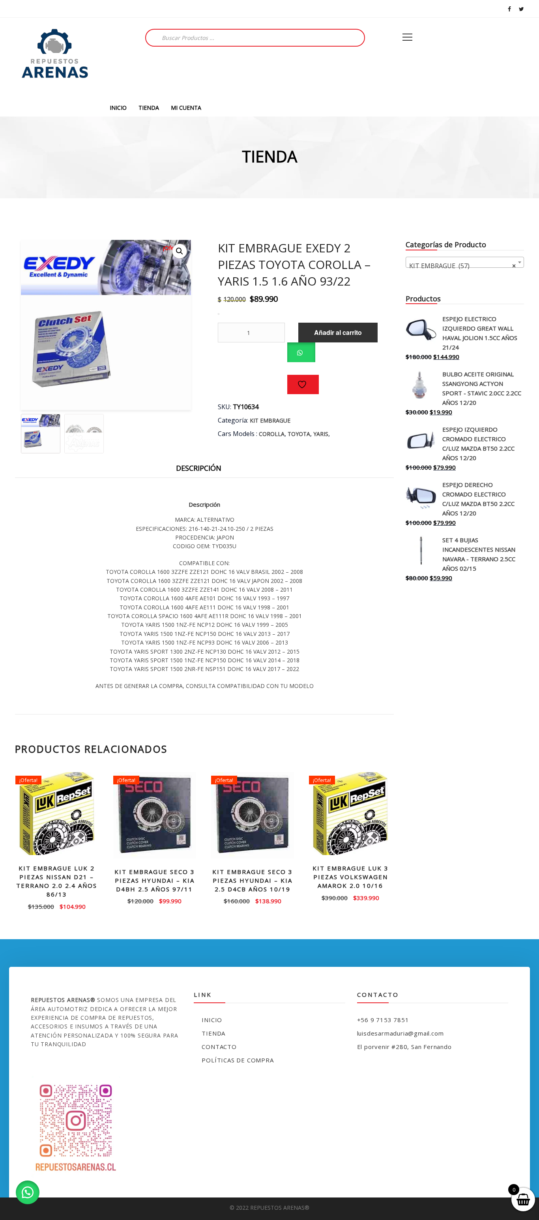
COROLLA (271, 434)
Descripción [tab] (198, 468)
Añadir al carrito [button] (57, 905)
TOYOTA (299, 434)
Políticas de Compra (237, 1060)
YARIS (320, 434)
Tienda (213, 1033)
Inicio (212, 1020)
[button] (179, 251)
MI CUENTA (186, 107)
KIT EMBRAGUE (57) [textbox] (462, 265)
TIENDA (148, 107)
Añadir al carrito (338, 332)
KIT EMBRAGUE (270, 420)
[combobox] (465, 262)
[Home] (54, 58)
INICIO (118, 107)
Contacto (219, 1047)
